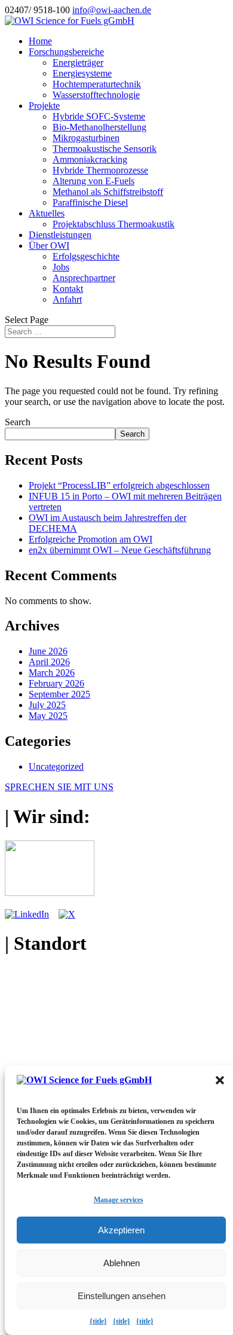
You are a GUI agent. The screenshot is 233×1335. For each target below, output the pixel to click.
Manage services (118, 1200)
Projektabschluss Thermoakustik (113, 224)
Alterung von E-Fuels (93, 181)
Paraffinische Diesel (90, 202)
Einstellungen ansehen (121, 1296)
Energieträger (78, 62)
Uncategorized (56, 766)
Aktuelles (47, 213)
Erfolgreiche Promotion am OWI (90, 539)
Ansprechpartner (84, 278)
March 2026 (52, 673)
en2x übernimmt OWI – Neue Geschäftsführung (120, 550)
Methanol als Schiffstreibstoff (108, 192)
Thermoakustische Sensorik (105, 149)
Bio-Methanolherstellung (99, 127)
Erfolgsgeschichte (86, 256)
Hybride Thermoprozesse (100, 170)
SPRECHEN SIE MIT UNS (59, 787)
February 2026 (56, 683)
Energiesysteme (82, 73)
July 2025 (47, 705)
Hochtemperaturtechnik (97, 84)
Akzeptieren (121, 1230)
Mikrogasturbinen (86, 138)
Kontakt (68, 289)
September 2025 (59, 694)
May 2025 (48, 716)
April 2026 (49, 662)
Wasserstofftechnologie (96, 95)
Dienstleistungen (60, 235)
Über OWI (49, 245)
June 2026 (48, 651)
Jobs (61, 267)
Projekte (44, 105)
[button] (220, 1080)
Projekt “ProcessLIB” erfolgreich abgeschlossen (119, 485)
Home (40, 41)
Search (17, 422)
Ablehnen (121, 1263)
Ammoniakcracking (90, 159)
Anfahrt (67, 299)
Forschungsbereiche (66, 52)
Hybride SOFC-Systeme (99, 116)
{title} (98, 1321)
